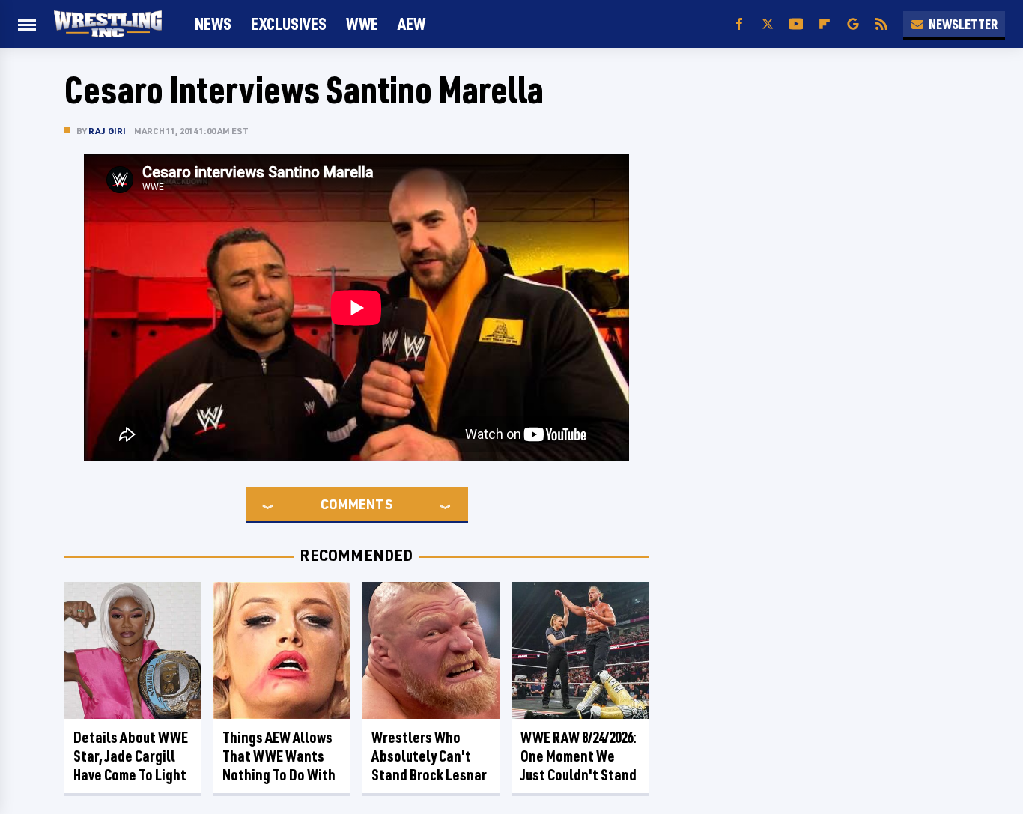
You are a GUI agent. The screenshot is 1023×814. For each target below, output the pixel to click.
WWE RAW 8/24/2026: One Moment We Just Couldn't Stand (578, 756)
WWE (362, 23)
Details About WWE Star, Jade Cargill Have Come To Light (130, 756)
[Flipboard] (824, 24)
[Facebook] (739, 24)
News (213, 23)
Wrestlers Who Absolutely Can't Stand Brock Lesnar (429, 756)
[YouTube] (796, 24)
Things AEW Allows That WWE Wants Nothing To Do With (279, 756)
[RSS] (881, 24)
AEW (411, 23)
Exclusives (289, 23)
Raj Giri (107, 130)
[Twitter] (767, 24)
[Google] (853, 24)
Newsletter (963, 24)
